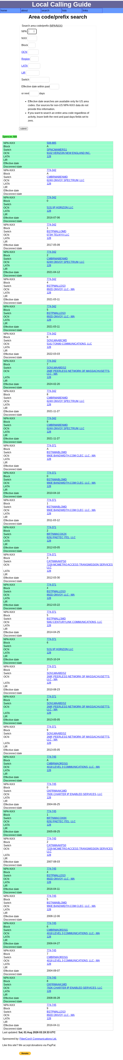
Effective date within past (35, 86)
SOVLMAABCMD (57, 340)
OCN (24, 52)
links (85, 10)
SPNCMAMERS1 (57, 149)
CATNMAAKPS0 (56, 561)
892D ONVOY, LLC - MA (61, 289)
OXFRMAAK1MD (57, 790)
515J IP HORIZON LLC (60, 207)
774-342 (51, 170)
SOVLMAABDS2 (56, 367)
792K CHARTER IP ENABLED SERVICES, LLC (74, 794)
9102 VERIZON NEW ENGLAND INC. (68, 153)
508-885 (51, 143)
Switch (25, 79)
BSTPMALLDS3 (56, 286)
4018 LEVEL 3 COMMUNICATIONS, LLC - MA (73, 767)
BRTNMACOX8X (57, 818)
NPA (24, 31)
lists (64, 10)
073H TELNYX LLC (58, 234)
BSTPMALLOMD (56, 231)
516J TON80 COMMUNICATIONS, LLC (69, 343)
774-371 (51, 445)
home (4, 10)
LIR (23, 72)
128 (49, 156)
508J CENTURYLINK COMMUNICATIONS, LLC (74, 622)
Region (25, 59)
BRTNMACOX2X (57, 534)
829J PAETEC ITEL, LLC (61, 537)
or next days (33, 93)
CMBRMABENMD (57, 177)
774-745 (51, 756)
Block (25, 45)
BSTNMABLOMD (57, 452)
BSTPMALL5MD (56, 618)
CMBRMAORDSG (57, 763)
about (24, 10)
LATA (24, 65)
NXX (24, 38)
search (45, 10)
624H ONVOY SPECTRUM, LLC (65, 180)
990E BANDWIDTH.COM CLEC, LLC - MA (71, 455)
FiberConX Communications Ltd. (38, 1038)
